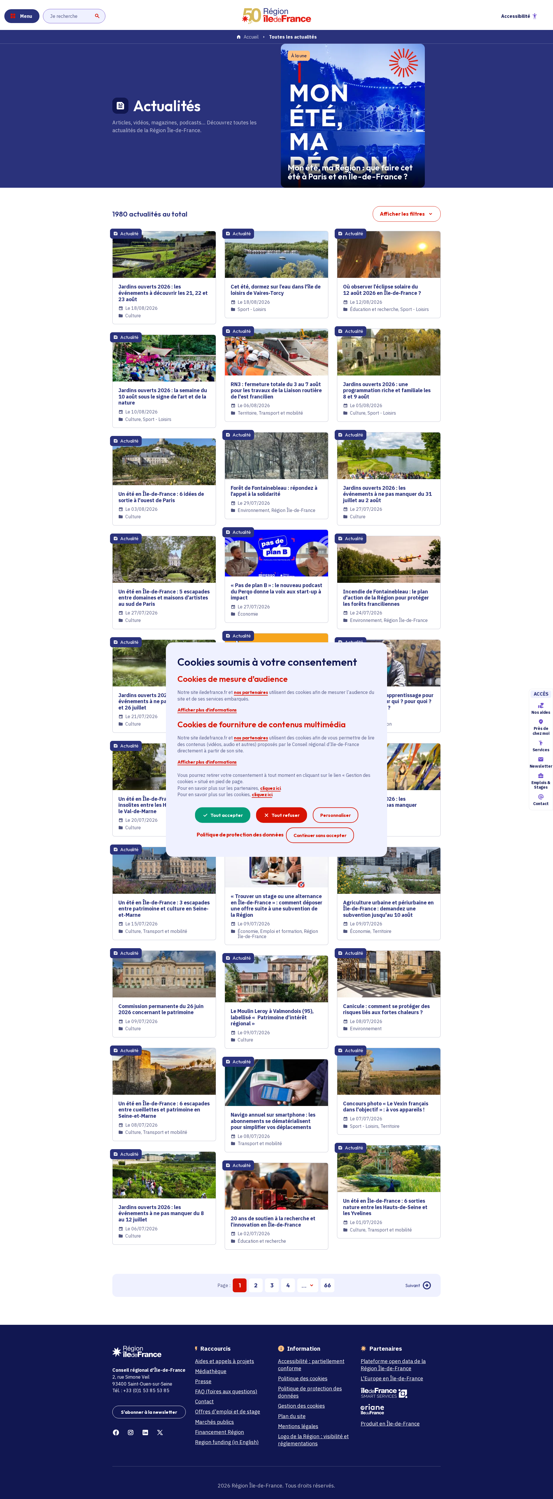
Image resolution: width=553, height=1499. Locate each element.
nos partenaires (251, 692)
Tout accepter (227, 815)
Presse (203, 1381)
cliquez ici (270, 788)
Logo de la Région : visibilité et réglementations (313, 1440)
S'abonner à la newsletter (149, 1412)
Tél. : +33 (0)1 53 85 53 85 (140, 1390)
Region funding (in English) (227, 1442)
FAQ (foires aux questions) (226, 1391)
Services (541, 749)
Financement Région (219, 1432)
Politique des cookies (302, 1378)
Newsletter (541, 766)
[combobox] (74, 16)
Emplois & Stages (540, 785)
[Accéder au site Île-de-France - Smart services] (397, 1393)
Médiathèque (210, 1371)
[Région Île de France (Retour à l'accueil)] (276, 16)
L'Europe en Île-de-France (392, 1378)
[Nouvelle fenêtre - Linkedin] (145, 1433)
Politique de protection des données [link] (240, 834)
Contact (541, 803)
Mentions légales (298, 1426)
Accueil (251, 37)
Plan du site (292, 1416)
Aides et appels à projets (224, 1361)
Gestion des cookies (301, 1406)
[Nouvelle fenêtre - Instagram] (130, 1433)
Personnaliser (335, 815)
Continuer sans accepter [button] (319, 834)
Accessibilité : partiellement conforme (311, 1365)
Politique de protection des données (310, 1392)
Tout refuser (286, 815)
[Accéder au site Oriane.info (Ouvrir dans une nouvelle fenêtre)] (397, 1409)
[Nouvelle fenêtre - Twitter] (160, 1433)
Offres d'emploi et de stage (227, 1411)
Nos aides (540, 712)
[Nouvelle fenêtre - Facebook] (116, 1433)
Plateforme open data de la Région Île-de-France (393, 1365)
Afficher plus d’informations (207, 710)
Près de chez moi (541, 731)
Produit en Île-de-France (390, 1423)
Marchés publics (214, 1422)
